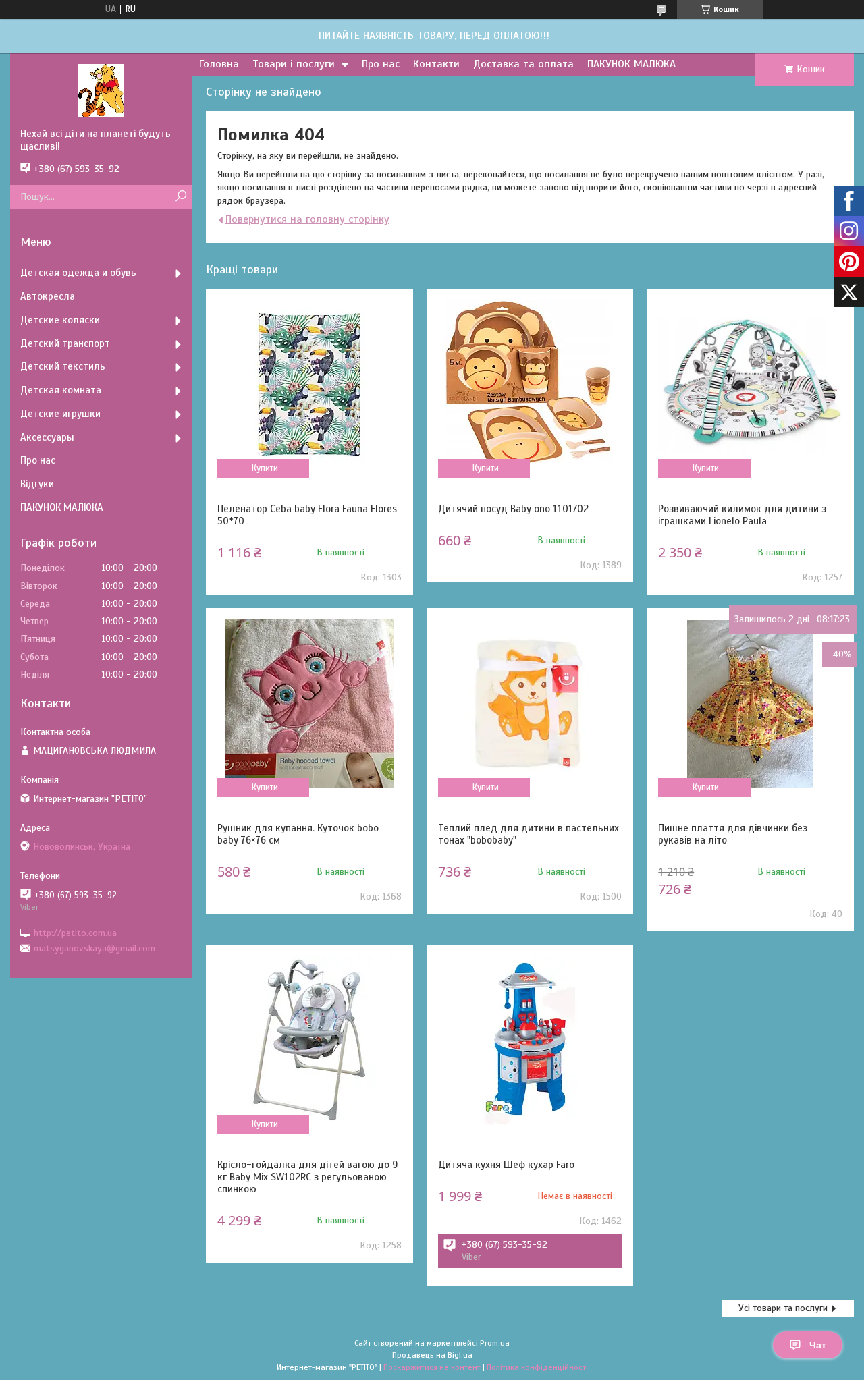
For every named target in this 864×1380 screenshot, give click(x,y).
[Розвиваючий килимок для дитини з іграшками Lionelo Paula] (750, 384)
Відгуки (37, 484)
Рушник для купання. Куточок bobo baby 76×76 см (298, 834)
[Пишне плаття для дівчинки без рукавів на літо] (750, 703)
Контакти (436, 64)
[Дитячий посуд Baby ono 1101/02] (530, 384)
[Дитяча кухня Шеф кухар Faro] (530, 1040)
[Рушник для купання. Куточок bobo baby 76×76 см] (309, 703)
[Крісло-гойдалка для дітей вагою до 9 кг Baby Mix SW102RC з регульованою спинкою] (309, 1040)
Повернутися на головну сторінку (307, 219)
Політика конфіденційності (537, 1367)
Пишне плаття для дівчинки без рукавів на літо (732, 834)
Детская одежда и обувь (78, 273)
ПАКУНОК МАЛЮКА (631, 64)
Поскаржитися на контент (432, 1367)
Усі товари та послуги (783, 1308)
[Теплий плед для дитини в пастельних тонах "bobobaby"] (530, 703)
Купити (265, 468)
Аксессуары (47, 437)
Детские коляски (60, 320)
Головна (219, 64)
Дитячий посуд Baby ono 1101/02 (513, 509)
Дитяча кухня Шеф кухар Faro (506, 1165)
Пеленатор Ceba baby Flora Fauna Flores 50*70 (307, 515)
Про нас (381, 64)
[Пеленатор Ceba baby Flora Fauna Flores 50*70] (309, 384)
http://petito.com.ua (75, 932)
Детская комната (60, 390)
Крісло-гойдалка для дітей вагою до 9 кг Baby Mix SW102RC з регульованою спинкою (307, 1177)
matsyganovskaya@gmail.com (94, 948)
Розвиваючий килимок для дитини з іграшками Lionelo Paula (742, 515)
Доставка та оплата (523, 64)
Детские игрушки (60, 414)
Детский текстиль (62, 366)
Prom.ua (495, 1343)
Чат (817, 1345)
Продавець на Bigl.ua (432, 1355)
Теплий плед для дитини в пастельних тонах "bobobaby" (528, 834)
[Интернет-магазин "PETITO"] (101, 90)
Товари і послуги (293, 64)
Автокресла (47, 296)
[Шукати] (180, 197)
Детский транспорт (65, 343)
